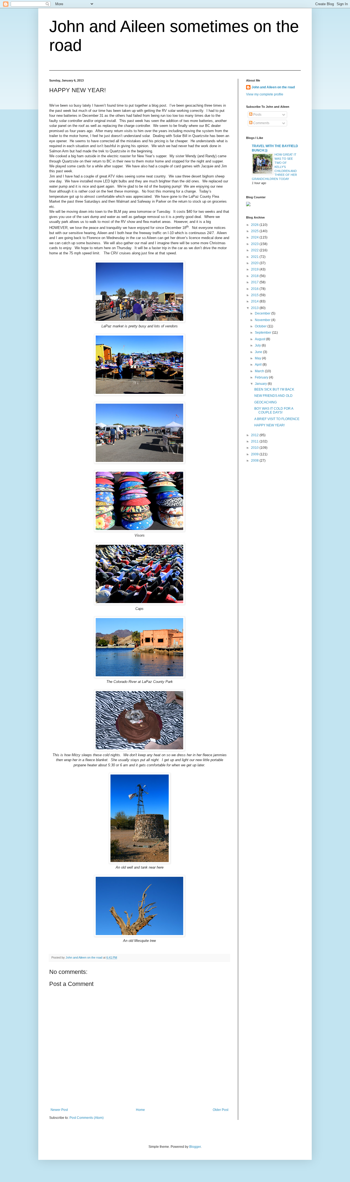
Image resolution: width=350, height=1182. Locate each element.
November (263, 320)
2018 (255, 276)
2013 (255, 308)
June (259, 352)
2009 (255, 454)
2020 (255, 263)
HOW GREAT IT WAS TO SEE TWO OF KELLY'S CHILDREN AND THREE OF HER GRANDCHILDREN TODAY (274, 166)
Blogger (195, 1147)
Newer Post (59, 1110)
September (263, 332)
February (262, 377)
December (263, 313)
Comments (260, 123)
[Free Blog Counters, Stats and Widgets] (248, 205)
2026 (255, 225)
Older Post (220, 1110)
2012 (255, 435)
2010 (255, 448)
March (260, 371)
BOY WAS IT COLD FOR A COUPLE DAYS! (273, 410)
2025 (255, 231)
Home (140, 1110)
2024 (255, 237)
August (260, 339)
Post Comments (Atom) (86, 1118)
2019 (255, 269)
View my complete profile (264, 94)
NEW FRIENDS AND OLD (273, 396)
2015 (255, 295)
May (258, 358)
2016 (255, 289)
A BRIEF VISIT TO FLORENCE (276, 419)
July (258, 345)
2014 (255, 301)
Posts (256, 115)
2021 (255, 257)
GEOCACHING (265, 402)
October (261, 326)
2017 (255, 282)
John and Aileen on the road (273, 87)
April (258, 364)
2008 (255, 460)
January (261, 384)
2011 (255, 441)
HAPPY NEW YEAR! (269, 425)
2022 (255, 250)
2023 (255, 244)
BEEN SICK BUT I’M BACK (274, 389)
